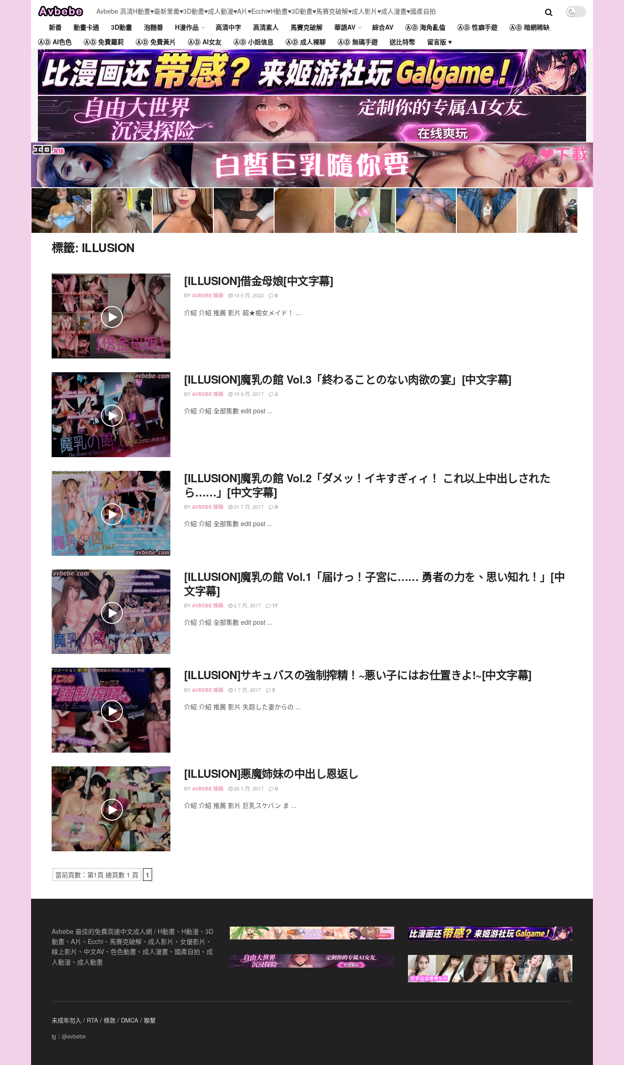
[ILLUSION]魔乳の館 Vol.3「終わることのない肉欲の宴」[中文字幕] (348, 379)
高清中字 (228, 27)
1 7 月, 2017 (247, 689)
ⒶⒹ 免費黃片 (156, 41)
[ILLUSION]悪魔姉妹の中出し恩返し (271, 773)
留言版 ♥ (439, 41)
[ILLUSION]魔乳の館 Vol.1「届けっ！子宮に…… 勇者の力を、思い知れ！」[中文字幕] (374, 583)
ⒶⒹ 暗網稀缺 (529, 27)
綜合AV (382, 27)
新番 (55, 27)
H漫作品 (187, 27)
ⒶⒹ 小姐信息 (253, 41)
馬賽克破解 (307, 27)
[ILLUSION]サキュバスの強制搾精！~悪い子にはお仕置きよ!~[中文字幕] (358, 674)
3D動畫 (121, 27)
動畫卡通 (86, 27)
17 (274, 605)
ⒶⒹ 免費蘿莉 (104, 41)
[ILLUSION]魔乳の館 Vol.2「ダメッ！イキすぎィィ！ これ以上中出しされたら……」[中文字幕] (367, 485)
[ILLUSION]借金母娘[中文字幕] (258, 280)
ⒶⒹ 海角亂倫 (425, 27)
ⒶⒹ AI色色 (55, 41)
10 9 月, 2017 (248, 393)
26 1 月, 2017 (248, 788)
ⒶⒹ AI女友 (205, 41)
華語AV (344, 27)
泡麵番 (153, 27)
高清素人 (266, 27)
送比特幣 (402, 41)
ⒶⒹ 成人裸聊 (306, 41)
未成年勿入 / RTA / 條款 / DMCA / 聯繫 (104, 1020)
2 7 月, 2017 (247, 605)
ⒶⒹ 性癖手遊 (477, 27)
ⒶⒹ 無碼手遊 (358, 41)
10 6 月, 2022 (248, 295)
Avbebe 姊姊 (207, 295)
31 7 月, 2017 (248, 506)
